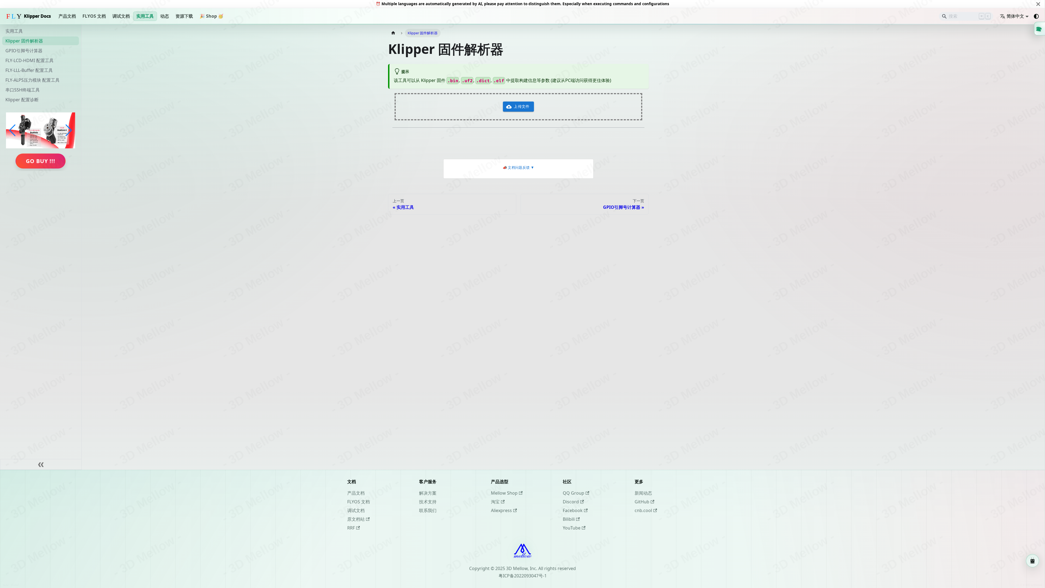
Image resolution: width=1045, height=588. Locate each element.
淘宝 (495, 502)
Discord (571, 502)
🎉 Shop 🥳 (211, 16)
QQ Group (573, 493)
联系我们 (428, 510)
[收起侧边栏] (41, 464)
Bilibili (569, 519)
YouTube (571, 528)
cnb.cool (643, 510)
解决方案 (428, 493)
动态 (164, 16)
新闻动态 (643, 493)
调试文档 (121, 16)
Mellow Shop (504, 493)
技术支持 (428, 502)
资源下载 (184, 16)
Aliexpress (501, 510)
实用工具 (145, 16)
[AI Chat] (1032, 561)
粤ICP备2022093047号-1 (523, 576)
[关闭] (1038, 4)
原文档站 (356, 519)
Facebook (573, 510)
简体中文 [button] (1015, 16)
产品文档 (67, 16)
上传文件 (522, 106)
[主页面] (393, 33)
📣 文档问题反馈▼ (518, 168)
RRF (351, 528)
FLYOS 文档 (94, 16)
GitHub (642, 502)
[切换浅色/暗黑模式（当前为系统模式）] (1036, 16)
